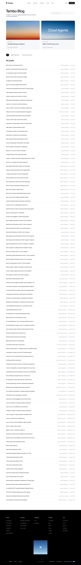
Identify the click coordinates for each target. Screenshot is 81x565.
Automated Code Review (25, 520)
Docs (53, 3)
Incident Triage (23, 525)
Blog (49, 523)
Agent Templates (9, 533)
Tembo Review (9, 523)
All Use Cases (23, 528)
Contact (50, 533)
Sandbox (8, 530)
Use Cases (35, 3)
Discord (20, 561)
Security (64, 525)
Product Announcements (27, 54)
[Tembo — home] (9, 3)
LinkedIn (10, 561)
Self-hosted (65, 530)
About (50, 528)
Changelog (36, 523)
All (7, 54)
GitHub (15, 561)
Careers (50, 530)
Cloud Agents (8, 520)
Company (42, 3)
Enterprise (65, 528)
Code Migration (23, 523)
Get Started (71, 3)
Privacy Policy (59, 561)
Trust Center (65, 520)
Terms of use (51, 561)
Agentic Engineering (15, 54)
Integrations (8, 528)
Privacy (64, 523)
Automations (8, 525)
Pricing (47, 3)
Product (28, 3)
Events (50, 525)
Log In (66, 3)
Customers (51, 520)
